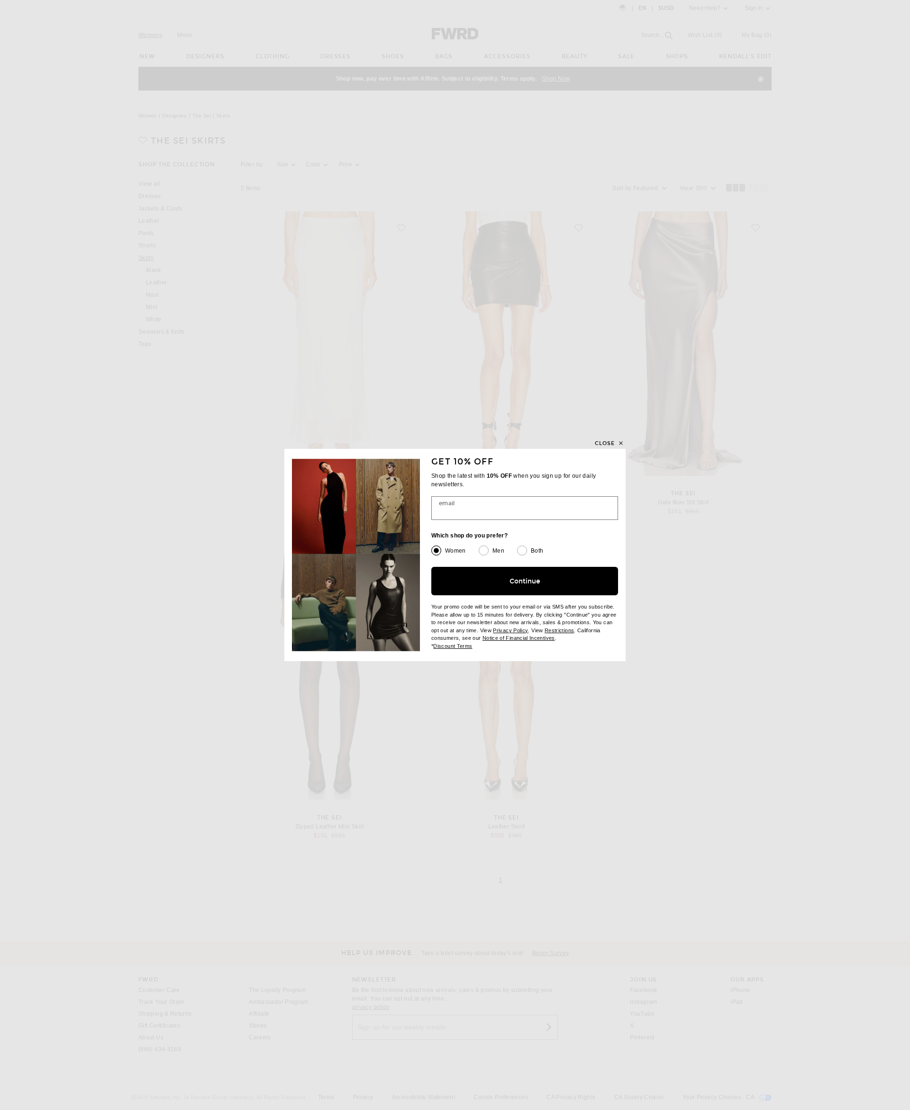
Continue (525, 581)
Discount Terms (452, 646)
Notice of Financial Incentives (518, 638)
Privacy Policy (510, 630)
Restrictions (559, 630)
